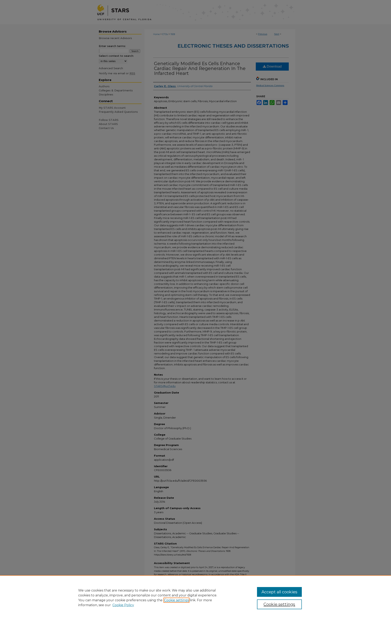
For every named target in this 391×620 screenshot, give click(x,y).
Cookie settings (176, 600)
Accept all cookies (279, 591)
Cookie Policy (123, 605)
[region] (195, 597)
